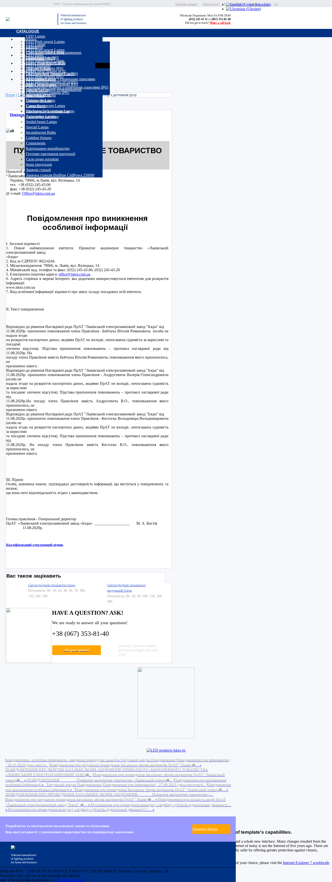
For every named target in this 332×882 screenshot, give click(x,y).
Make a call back (220, 23)
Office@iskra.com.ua (38, 193)
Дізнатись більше (205, 829)
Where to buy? (210, 4)
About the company (186, 4)
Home (10, 95)
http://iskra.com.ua (69, 880)
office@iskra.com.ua (74, 274)
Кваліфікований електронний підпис (34, 545)
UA (276, 4)
